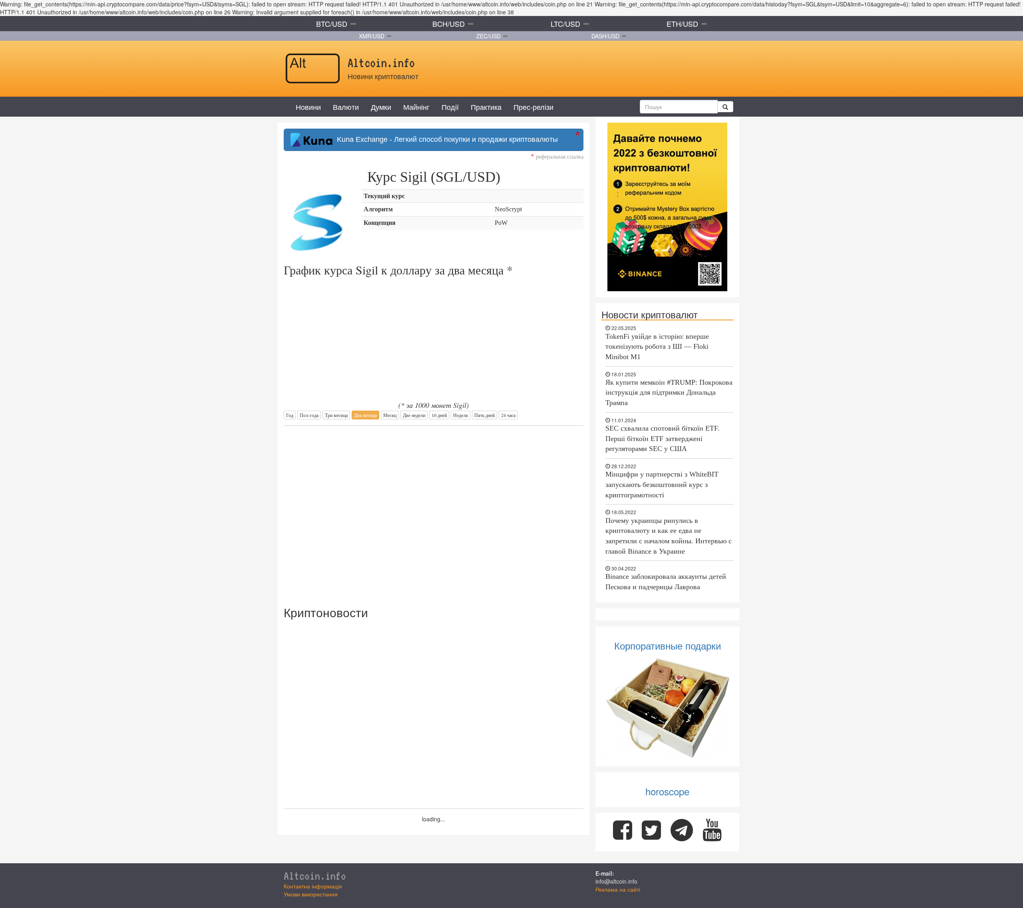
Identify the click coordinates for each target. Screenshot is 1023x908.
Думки (381, 106)
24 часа (508, 415)
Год (289, 415)
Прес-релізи (533, 106)
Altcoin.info (315, 875)
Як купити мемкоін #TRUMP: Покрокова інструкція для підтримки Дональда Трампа (668, 392)
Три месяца (336, 415)
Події (450, 106)
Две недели (414, 415)
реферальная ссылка (557, 156)
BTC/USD (331, 23)
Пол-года (309, 415)
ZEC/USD (488, 36)
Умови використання (311, 894)
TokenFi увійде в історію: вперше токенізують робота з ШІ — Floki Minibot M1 (657, 346)
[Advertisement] (433, 512)
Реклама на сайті (617, 889)
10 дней (439, 415)
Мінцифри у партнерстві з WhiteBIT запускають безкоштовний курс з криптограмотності (661, 484)
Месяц (389, 415)
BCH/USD (448, 23)
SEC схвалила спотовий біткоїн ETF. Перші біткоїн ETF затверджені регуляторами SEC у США (662, 438)
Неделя (460, 415)
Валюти (346, 106)
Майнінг (416, 106)
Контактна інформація (313, 886)
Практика (486, 106)
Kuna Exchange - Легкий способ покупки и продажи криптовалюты (445, 139)
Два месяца (365, 415)
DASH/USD (605, 36)
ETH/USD (682, 23)
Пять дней (484, 415)
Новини (308, 106)
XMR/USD (371, 36)
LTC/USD (565, 23)
